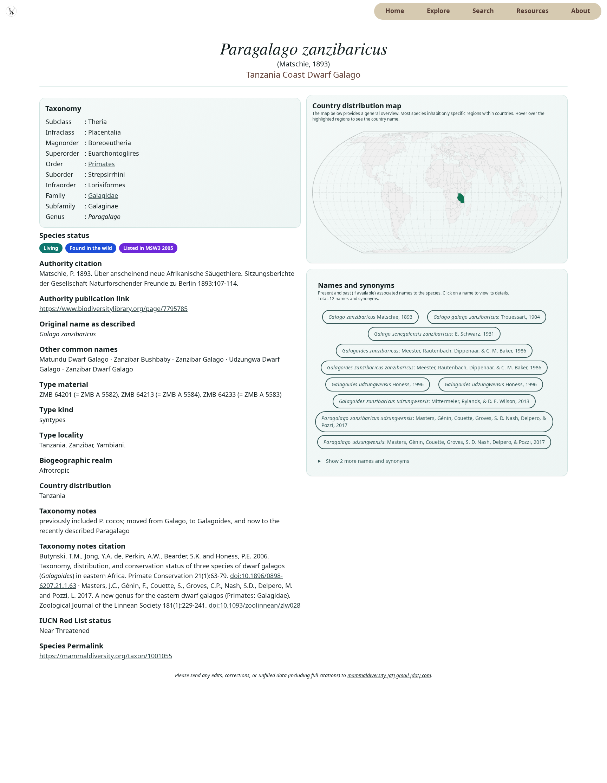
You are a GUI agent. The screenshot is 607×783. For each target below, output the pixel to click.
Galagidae (103, 195)
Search (483, 10)
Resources (532, 10)
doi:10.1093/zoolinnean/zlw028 (254, 605)
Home (394, 10)
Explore (438, 10)
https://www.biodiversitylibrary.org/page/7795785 (113, 308)
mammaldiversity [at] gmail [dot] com (389, 675)
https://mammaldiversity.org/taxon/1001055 (105, 656)
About (580, 10)
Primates (101, 164)
